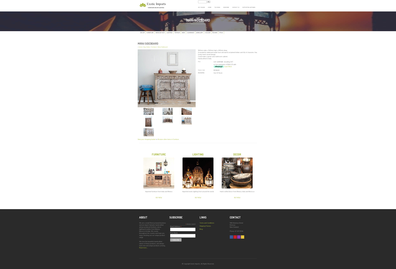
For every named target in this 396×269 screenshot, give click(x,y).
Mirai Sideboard (163, 47)
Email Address (175, 226)
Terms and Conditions (207, 223)
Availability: (201, 72)
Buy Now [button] (159, 197)
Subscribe (226, 7)
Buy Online (201, 7)
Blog (201, 229)
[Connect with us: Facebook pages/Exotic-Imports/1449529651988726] (231, 237)
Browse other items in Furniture (168, 139)
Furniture (150, 32)
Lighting (169, 32)
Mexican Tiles (160, 32)
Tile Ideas (217, 7)
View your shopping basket (147, 139)
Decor (142, 32)
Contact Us (235, 7)
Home (209, 7)
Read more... (143, 248)
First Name (174, 233)
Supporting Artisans (248, 7)
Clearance (190, 32)
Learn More (228, 66)
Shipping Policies (205, 226)
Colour (207, 32)
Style (221, 32)
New (183, 32)
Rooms (214, 32)
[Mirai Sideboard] (167, 78)
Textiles (177, 32)
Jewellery (199, 32)
